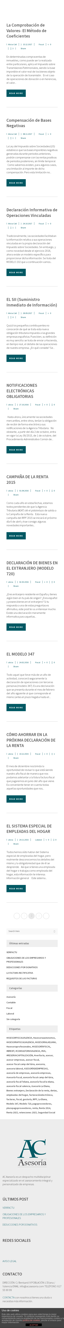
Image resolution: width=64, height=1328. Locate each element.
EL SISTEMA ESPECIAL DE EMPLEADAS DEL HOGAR (29, 828)
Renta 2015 (12, 1112)
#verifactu (39, 1055)
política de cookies (31, 1320)
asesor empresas (15, 1059)
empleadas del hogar (17, 1094)
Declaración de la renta (37, 1090)
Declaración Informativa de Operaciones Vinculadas (31, 212)
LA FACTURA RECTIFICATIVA (19, 972)
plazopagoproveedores (18, 1108)
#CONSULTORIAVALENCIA (28, 1050)
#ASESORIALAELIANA (45, 1042)
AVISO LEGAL (10, 1261)
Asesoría (11, 996)
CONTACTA (9, 1297)
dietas (53, 1090)
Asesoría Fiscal (14, 1077)
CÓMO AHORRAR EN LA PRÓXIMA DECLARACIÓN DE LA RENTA (30, 740)
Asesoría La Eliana (40, 1086)
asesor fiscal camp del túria (20, 1064)
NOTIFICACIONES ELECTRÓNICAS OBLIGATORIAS (21, 391)
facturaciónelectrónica (40, 1094)
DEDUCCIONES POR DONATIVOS (22, 967)
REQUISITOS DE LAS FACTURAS (21, 978)
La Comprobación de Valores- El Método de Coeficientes (26, 30)
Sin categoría (13, 1019)
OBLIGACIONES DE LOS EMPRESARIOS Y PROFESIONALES (24, 1216)
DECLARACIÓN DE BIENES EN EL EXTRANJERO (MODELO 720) (32, 568)
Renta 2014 (44, 1108)
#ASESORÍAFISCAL (41, 1046)
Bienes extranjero (15, 1090)
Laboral (38, 839)
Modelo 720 (25, 1103)
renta (35, 1108)
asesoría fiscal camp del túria (38, 1077)
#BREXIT (10, 1050)
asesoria (40, 1064)
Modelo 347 (12, 1103)
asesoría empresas (41, 1072)
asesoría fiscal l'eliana (17, 1081)
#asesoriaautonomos (44, 1037)
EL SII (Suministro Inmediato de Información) (31, 302)
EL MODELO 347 (20, 654)
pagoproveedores (41, 1103)
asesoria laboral (14, 1068)
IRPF (35, 1099)
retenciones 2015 (28, 1112)
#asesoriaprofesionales (18, 1046)
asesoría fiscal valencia (18, 1086)
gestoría (27, 1099)
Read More (16, 93)
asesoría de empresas (18, 1072)
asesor (49, 1055)
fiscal (19, 1099)
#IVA (43, 1050)
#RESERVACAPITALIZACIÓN (19, 1055)
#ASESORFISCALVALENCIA (19, 1037)
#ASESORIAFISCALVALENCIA (20, 1042)
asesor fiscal (32, 1059)
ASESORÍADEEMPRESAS (36, 1068)
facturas (10, 1099)
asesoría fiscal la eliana (42, 1081)
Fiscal (41, 44)
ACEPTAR (34, 1325)
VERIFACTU (11, 952)
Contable (11, 1002)
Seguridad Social (46, 1112)
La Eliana (42, 1099)
